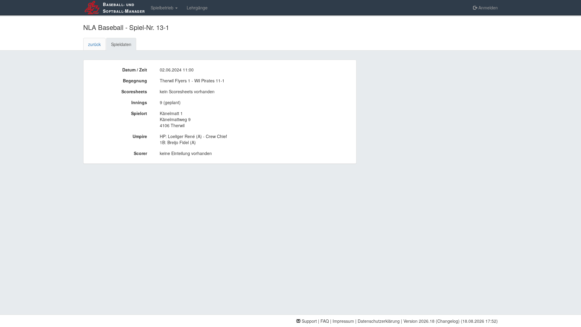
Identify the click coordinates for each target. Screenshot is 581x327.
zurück (94, 44)
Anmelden (487, 8)
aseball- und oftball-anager (124, 7)
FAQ (324, 321)
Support (308, 321)
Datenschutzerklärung (379, 321)
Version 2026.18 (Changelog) (431, 321)
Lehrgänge (197, 8)
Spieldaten (121, 44)
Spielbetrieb (163, 8)
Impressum (343, 321)
